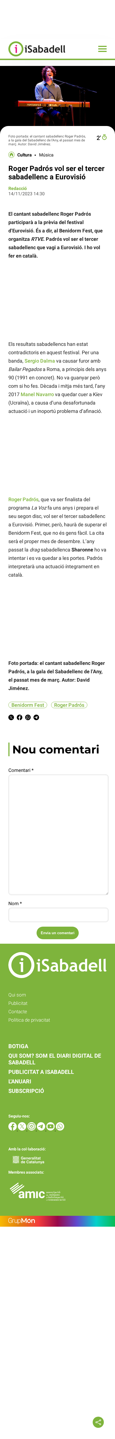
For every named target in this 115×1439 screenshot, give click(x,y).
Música (46, 155)
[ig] (32, 1129)
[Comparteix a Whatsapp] (28, 718)
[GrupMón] (57, 1221)
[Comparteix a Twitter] (11, 718)
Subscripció (26, 1091)
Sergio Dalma (40, 361)
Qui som (17, 995)
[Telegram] (41, 1129)
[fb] (13, 1129)
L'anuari (19, 1081)
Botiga (18, 1046)
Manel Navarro (37, 394)
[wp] (60, 1129)
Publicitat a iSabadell (41, 1072)
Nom (15, 903)
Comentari (20, 770)
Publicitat (17, 1003)
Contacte (17, 1011)
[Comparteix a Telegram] (36, 718)
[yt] (51, 1129)
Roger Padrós (23, 499)
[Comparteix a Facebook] (19, 718)
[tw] (22, 1129)
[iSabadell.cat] (32, 57)
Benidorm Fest (27, 705)
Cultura (24, 155)
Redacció (17, 188)
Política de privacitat (29, 1020)
